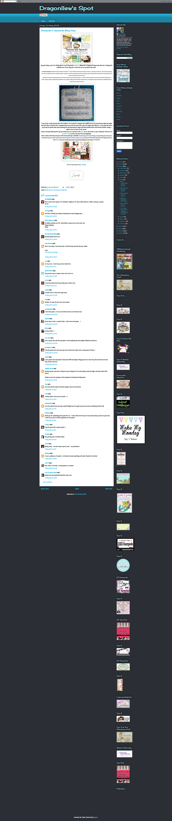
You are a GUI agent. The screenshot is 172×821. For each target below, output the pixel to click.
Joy (46, 299)
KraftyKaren (48, 347)
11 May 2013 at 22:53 (51, 459)
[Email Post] (63, 187)
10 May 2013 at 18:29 (51, 207)
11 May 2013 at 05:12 (51, 390)
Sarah (46, 280)
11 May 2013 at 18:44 (51, 440)
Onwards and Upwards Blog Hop (58, 190)
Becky (46, 328)
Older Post (108, 489)
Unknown (47, 413)
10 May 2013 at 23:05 (51, 343)
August (122, 175)
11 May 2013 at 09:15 (51, 399)
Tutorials (51, 21)
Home (43, 21)
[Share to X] (70, 187)
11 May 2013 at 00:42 (51, 380)
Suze (118, 119)
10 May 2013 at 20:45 (51, 324)
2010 (121, 231)
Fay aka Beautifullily (51, 234)
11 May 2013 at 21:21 (50, 449)
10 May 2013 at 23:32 (51, 364)
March (122, 219)
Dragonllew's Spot (67, 8)
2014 (121, 164)
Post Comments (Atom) (80, 494)
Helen (118, 98)
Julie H (47, 463)
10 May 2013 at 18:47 (51, 230)
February (123, 221)
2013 (121, 166)
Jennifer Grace (49, 368)
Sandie (47, 357)
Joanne (47, 290)
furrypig (47, 211)
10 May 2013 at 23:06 (51, 353)
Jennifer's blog (66, 134)
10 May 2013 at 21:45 (51, 334)
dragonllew (121, 34)
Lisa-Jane (47, 338)
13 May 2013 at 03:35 (51, 468)
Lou (46, 261)
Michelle (119, 111)
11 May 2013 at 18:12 (50, 420)
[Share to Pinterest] (73, 187)
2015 (121, 162)
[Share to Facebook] (72, 187)
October (123, 170)
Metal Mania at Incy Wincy (124, 189)
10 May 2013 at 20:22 (51, 314)
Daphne (47, 319)
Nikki (118, 114)
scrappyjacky (49, 309)
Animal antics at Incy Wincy (124, 194)
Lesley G (47, 424)
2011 (120, 228)
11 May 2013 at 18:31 (50, 430)
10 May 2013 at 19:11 (50, 266)
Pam (46, 384)
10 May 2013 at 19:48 (51, 295)
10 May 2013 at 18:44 (51, 216)
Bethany (47, 453)
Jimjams (47, 434)
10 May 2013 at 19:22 (51, 276)
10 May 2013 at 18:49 (51, 239)
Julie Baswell (48, 243)
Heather (119, 95)
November (123, 168)
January (123, 223)
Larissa (119, 106)
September (123, 173)
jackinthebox (48, 403)
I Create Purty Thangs (51, 252)
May (121, 179)
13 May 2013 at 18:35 (51, 478)
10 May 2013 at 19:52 (51, 305)
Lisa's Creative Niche (51, 472)
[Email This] (66, 187)
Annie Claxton (49, 271)
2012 (121, 226)
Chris (118, 93)
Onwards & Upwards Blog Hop (123, 199)
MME (46, 190)
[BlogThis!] (68, 187)
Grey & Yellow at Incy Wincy (124, 205)
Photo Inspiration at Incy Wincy (124, 184)
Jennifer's (76, 65)
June (122, 177)
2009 (121, 233)
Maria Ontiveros (49, 220)
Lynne (118, 109)
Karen (118, 103)
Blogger (95, 817)
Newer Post (45, 489)
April (121, 216)
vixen (46, 394)
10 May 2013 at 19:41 (51, 286)
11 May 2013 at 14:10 (50, 409)
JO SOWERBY (48, 199)
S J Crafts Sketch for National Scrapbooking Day (124, 211)
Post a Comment (47, 482)
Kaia (118, 101)
